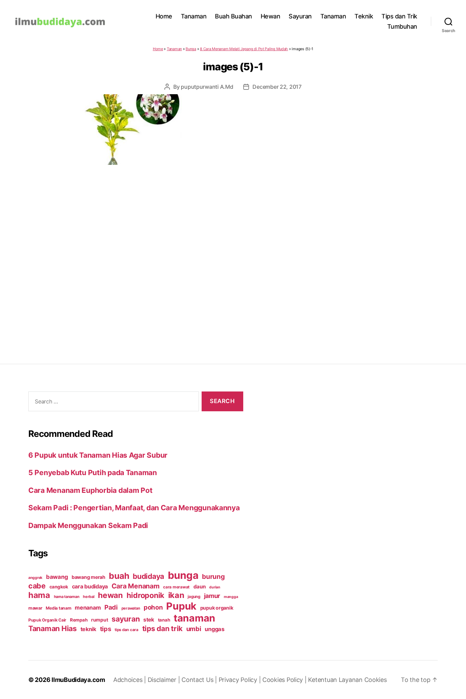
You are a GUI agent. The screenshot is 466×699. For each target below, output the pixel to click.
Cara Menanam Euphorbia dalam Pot (90, 490)
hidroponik (145, 595)
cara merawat (176, 587)
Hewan (270, 16)
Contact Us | (200, 679)
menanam (88, 607)
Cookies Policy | (285, 679)
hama (39, 595)
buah (119, 576)
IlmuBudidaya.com (78, 679)
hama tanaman (66, 596)
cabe (37, 585)
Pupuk (181, 606)
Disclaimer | (165, 679)
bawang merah (88, 577)
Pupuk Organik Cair (47, 620)
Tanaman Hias (52, 628)
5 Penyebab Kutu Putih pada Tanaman (92, 472)
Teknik (363, 16)
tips (105, 628)
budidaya (148, 576)
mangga (231, 597)
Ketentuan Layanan (336, 679)
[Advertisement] (233, 250)
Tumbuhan (402, 26)
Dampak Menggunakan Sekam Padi (88, 525)
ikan (176, 595)
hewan (110, 595)
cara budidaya (90, 586)
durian (214, 587)
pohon (153, 607)
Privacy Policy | (240, 679)
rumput (99, 620)
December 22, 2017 (276, 86)
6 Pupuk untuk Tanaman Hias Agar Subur (98, 455)
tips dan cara (127, 629)
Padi (111, 607)
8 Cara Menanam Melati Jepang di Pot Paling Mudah (244, 48)
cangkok (58, 586)
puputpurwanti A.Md (207, 86)
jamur (212, 595)
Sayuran (300, 16)
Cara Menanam (136, 586)
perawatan (130, 608)
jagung (194, 596)
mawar (35, 608)
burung (213, 576)
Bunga (191, 48)
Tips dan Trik (399, 16)
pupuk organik (216, 608)
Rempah (78, 620)
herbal (88, 596)
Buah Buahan (233, 16)
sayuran (126, 618)
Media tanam (58, 608)
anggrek (35, 577)
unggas (214, 629)
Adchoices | (130, 679)
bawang (57, 576)
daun (199, 586)
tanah (164, 620)
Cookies (375, 679)
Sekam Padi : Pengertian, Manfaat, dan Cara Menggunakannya (134, 507)
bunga (183, 575)
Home (164, 16)
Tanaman (194, 16)
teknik (88, 629)
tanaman (194, 618)
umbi (193, 628)
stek (148, 619)
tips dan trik (162, 628)
